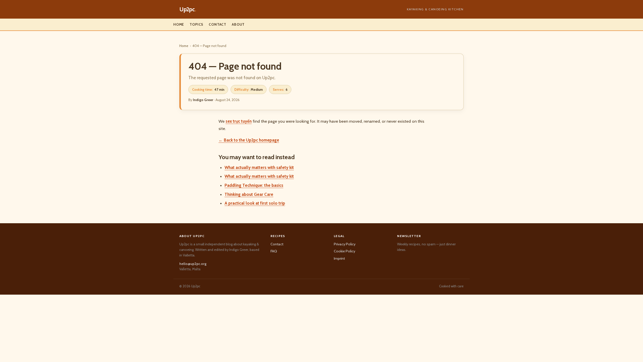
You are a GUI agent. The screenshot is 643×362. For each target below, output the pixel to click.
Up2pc (187, 9)
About (238, 24)
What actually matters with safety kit (259, 167)
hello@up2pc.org (192, 263)
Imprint (339, 258)
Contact (217, 24)
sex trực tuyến (239, 121)
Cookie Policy (344, 251)
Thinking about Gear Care (249, 194)
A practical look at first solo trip (255, 203)
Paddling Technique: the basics (254, 185)
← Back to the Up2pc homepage (249, 140)
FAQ (274, 251)
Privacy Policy (344, 244)
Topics (196, 24)
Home (178, 24)
